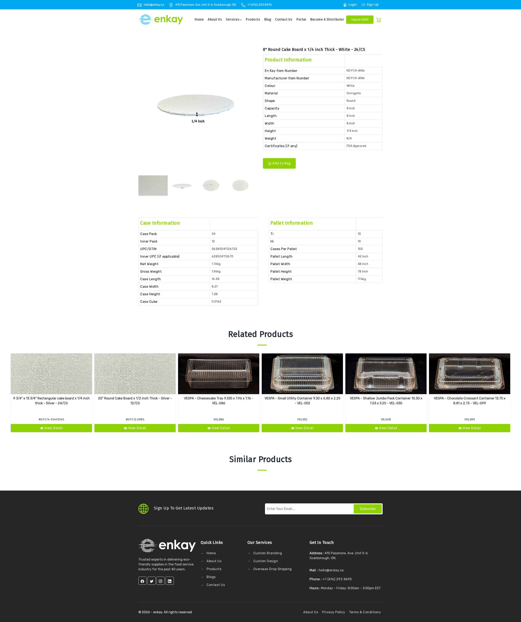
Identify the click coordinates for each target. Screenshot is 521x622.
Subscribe (368, 509)
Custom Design (265, 561)
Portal (301, 19)
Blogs (211, 577)
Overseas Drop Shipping (272, 569)
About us (215, 19)
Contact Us (283, 19)
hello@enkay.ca (154, 5)
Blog (267, 19)
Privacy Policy (333, 612)
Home (199, 19)
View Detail (53, 428)
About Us (214, 561)
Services (232, 19)
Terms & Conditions (365, 612)
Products (253, 19)
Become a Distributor (327, 19)
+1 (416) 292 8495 (259, 5)
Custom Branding (267, 553)
